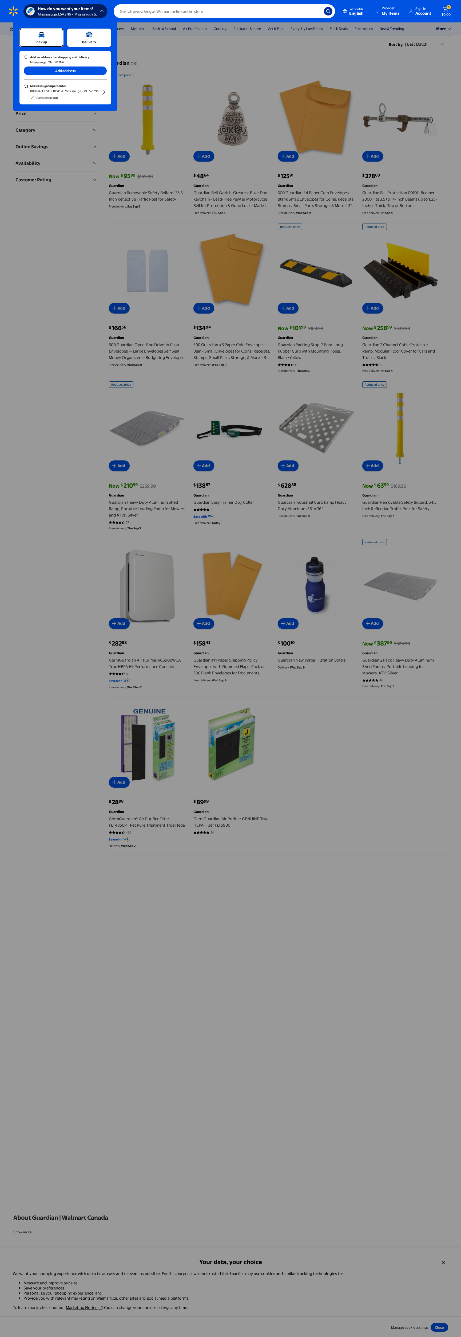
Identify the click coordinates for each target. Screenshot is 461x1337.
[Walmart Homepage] (13, 11)
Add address (65, 71)
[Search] (328, 11)
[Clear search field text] (315, 11)
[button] (388, 11)
